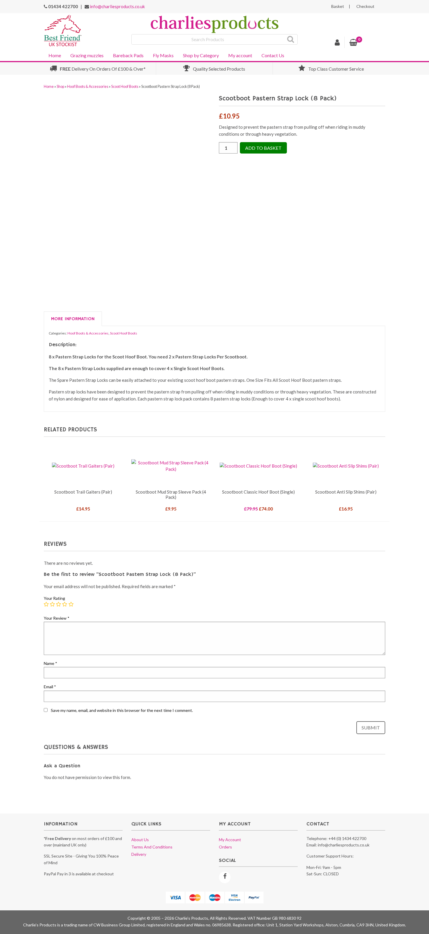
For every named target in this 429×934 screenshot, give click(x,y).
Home (54, 55)
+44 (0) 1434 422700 (347, 838)
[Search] (291, 39)
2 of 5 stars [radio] (52, 604)
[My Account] (337, 43)
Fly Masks (163, 55)
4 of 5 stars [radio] (64, 604)
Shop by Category (201, 55)
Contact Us (272, 55)
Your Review (56, 618)
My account (240, 55)
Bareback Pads (128, 55)
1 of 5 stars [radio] (46, 604)
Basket (337, 6)
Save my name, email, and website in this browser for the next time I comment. (122, 710)
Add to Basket (263, 148)
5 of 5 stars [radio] (71, 604)
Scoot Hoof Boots (124, 86)
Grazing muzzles (87, 55)
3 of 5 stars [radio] (58, 604)
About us (140, 839)
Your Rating (54, 598)
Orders (225, 846)
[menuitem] (55, 55)
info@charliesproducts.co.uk (117, 6)
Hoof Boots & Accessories (87, 86)
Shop (60, 86)
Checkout (365, 6)
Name (50, 663)
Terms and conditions (151, 846)
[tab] (73, 319)
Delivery (138, 854)
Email (50, 686)
